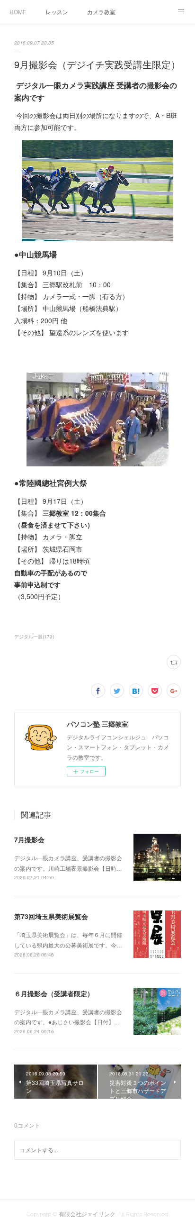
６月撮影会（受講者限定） (54, 993)
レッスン (56, 12)
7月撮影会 (29, 839)
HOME (18, 12)
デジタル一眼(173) (34, 636)
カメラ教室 (101, 12)
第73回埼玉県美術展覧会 (51, 916)
